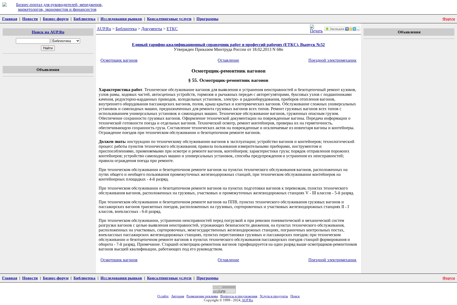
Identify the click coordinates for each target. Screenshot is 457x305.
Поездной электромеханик (332, 60)
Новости (30, 18)
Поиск (295, 296)
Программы (207, 18)
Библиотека (84, 18)
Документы (151, 28)
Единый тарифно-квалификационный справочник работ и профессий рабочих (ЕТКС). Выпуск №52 (228, 44)
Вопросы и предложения (238, 296)
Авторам (177, 296)
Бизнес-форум (55, 18)
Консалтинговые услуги (169, 18)
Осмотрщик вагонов (119, 60)
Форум (448, 18)
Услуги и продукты (274, 296)
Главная (9, 18)
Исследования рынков (121, 18)
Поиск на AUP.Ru (48, 32)
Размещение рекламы (202, 296)
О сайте (163, 296)
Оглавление (228, 60)
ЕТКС (172, 28)
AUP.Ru (104, 28)
